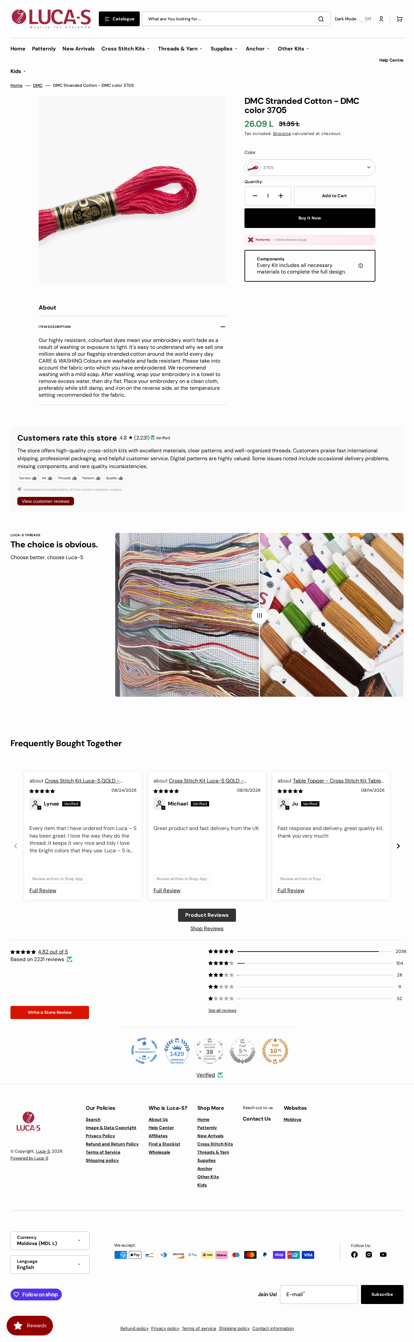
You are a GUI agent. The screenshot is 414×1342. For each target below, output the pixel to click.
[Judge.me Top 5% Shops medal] (242, 1051)
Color (250, 152)
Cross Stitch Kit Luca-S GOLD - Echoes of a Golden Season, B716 (74, 784)
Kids (202, 1185)
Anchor (204, 1168)
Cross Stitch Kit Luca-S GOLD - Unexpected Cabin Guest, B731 (198, 784)
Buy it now (309, 218)
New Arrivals (210, 1136)
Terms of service (199, 1328)
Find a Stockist (164, 1144)
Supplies (206, 1160)
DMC (38, 85)
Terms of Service (103, 1152)
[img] (42, 790)
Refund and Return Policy (112, 1144)
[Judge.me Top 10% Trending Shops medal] (275, 1051)
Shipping (282, 133)
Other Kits (208, 1177)
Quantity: (253, 181)
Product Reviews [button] (207, 915)
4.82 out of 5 (53, 951)
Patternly (207, 1127)
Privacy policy (165, 1328)
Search (93, 1119)
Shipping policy (102, 1160)
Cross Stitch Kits (215, 1144)
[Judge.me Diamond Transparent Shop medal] (144, 1051)
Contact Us (257, 1118)
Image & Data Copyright (111, 1127)
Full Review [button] (42, 890)
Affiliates (158, 1136)
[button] (398, 19)
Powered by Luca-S (29, 1158)
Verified (205, 1074)
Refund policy (134, 1328)
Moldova (292, 1119)
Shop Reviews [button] (207, 928)
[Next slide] (398, 846)
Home (16, 85)
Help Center (161, 1127)
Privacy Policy (100, 1136)
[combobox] (236, 18)
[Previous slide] (15, 846)
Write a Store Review (50, 1012)
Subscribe (382, 1294)
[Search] (322, 19)
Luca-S (43, 1151)
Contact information (273, 1328)
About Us (158, 1119)
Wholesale (159, 1152)
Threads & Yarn (213, 1152)
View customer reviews (45, 501)
